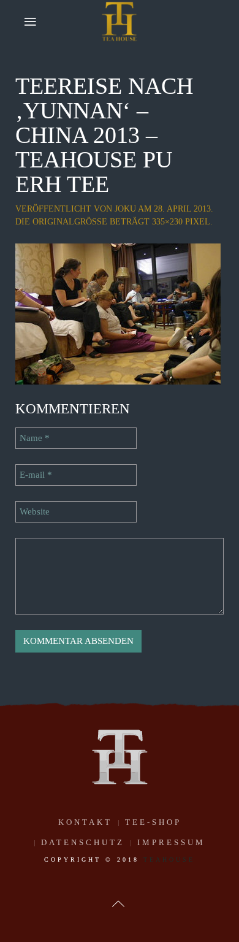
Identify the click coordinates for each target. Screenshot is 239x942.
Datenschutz (82, 842)
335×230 (167, 221)
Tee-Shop (153, 822)
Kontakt (85, 822)
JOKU (125, 208)
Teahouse (169, 859)
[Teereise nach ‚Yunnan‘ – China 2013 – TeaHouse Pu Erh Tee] (118, 313)
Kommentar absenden (78, 641)
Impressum (171, 842)
